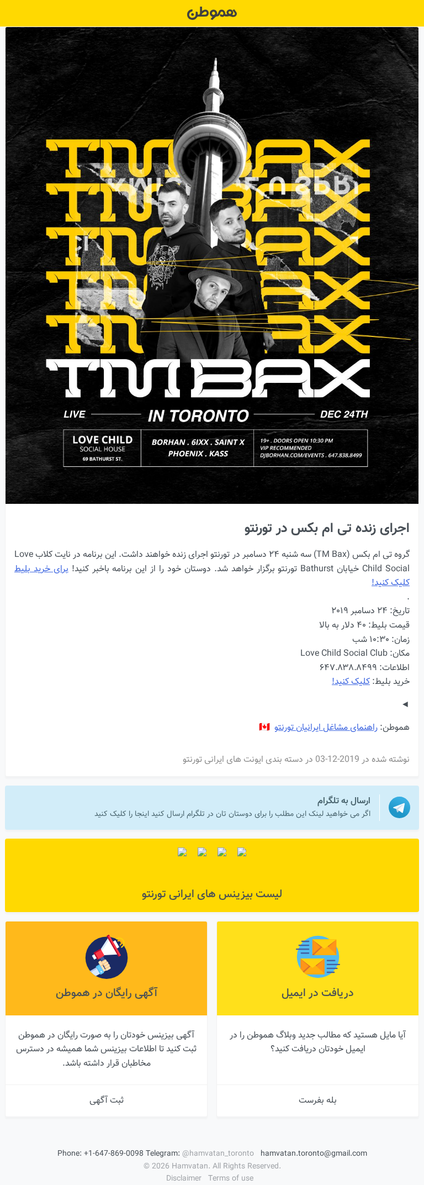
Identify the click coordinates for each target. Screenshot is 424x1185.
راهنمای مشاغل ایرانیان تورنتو (326, 728)
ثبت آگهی (106, 1101)
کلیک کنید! (351, 682)
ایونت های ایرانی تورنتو (223, 760)
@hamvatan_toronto (218, 1154)
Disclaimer (184, 1179)
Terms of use (230, 1179)
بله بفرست (318, 1101)
